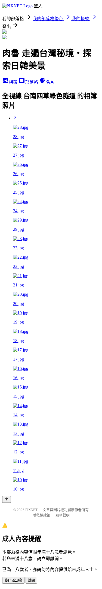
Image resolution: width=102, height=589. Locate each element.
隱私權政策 (41, 515)
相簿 (13, 82)
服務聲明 (62, 515)
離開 (31, 580)
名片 (50, 82)
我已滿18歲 (13, 580)
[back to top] (6, 499)
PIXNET (31, 510)
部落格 (32, 82)
